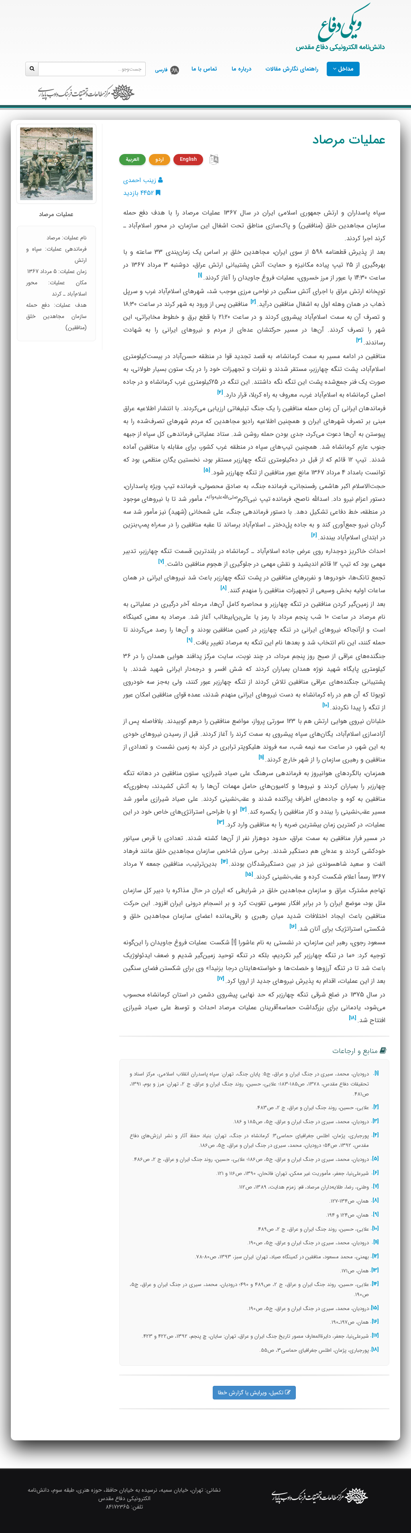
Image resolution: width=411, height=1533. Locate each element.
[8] (223, 588)
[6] (314, 535)
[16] (293, 927)
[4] (220, 393)
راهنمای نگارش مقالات (292, 69)
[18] (352, 1018)
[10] (325, 705)
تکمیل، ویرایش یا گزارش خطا (251, 1392)
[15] (249, 875)
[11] (261, 757)
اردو (159, 159)
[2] (253, 302)
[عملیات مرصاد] (56, 163)
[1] (200, 275)
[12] (243, 810)
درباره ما (241, 69)
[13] (220, 822)
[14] (224, 862)
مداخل (345, 69)
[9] (190, 640)
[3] (359, 340)
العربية (132, 159)
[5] (206, 470)
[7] (161, 562)
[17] (220, 979)
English (188, 159)
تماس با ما (204, 69)
